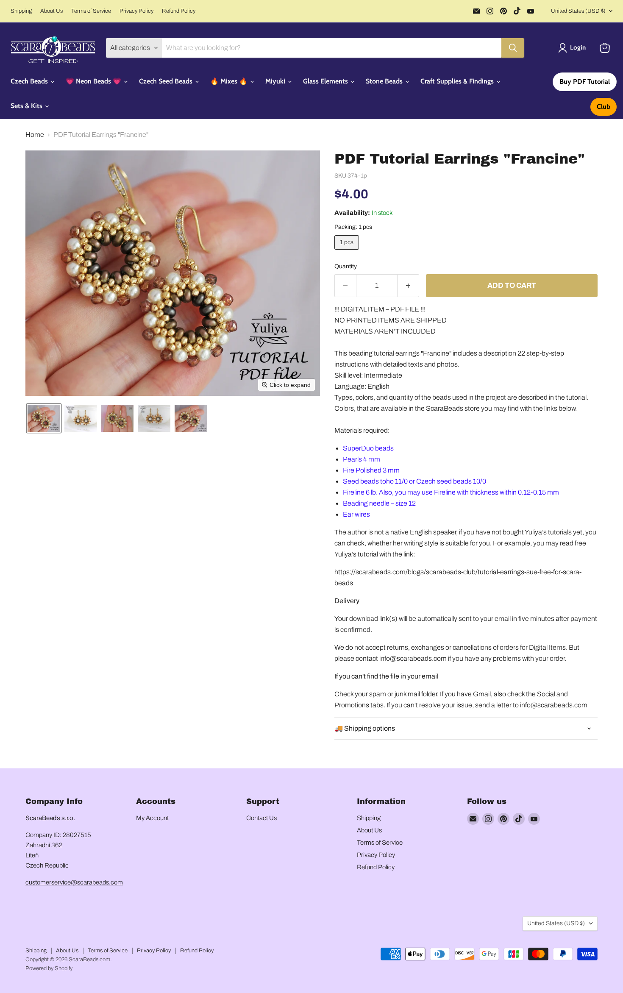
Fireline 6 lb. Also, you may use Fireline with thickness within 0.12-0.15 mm (451, 492)
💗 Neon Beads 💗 (94, 81)
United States (578, 11)
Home (34, 134)
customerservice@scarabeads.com (74, 882)
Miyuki (276, 81)
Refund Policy (178, 11)
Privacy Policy (136, 11)
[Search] (512, 48)
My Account (152, 818)
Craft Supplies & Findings (457, 81)
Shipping (21, 11)
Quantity (345, 266)
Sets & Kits (27, 106)
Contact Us (261, 818)
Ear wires (356, 514)
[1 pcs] (347, 251)
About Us (51, 11)
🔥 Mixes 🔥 (229, 81)
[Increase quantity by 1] (408, 285)
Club (603, 107)
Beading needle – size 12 (379, 503)
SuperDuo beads (368, 448)
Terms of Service (91, 11)
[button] (573, 48)
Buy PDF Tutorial (584, 82)
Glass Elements (326, 81)
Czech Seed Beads (166, 81)
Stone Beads (385, 81)
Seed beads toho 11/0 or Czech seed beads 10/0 (414, 481)
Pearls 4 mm (361, 459)
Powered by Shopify (48, 968)
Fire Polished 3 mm (371, 470)
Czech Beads (30, 81)
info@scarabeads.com (413, 658)
